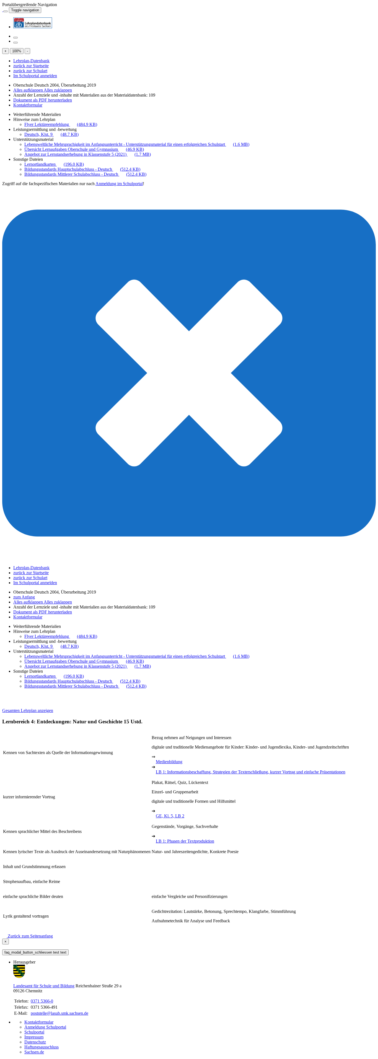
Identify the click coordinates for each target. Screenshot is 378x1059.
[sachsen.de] (2, 9)
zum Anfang (24, 597)
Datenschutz (35, 1042)
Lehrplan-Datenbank (31, 60)
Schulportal (34, 1032)
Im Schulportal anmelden (35, 75)
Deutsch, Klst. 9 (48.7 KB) (51, 134)
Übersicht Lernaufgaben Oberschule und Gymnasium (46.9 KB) (84, 149)
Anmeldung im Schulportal (119, 183)
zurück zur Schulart (30, 70)
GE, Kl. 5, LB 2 (170, 816)
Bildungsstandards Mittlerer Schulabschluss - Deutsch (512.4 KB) (85, 174)
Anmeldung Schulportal (45, 1027)
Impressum (33, 1037)
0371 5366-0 (42, 1001)
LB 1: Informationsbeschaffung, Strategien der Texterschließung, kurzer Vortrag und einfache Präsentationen (250, 772)
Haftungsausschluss (41, 1047)
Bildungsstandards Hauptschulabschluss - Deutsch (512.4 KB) (82, 169)
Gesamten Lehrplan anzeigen (27, 710)
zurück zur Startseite (31, 65)
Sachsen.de (34, 1052)
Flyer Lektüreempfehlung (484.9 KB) (60, 124)
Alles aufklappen (28, 90)
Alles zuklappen (58, 90)
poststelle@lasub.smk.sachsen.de (59, 1013)
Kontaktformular (27, 105)
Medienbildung (169, 761)
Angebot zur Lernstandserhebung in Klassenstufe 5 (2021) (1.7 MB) (87, 154)
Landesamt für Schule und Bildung (43, 985)
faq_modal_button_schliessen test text (35, 952)
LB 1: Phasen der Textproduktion (185, 841)
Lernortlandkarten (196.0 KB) (54, 164)
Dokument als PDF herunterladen (42, 100)
